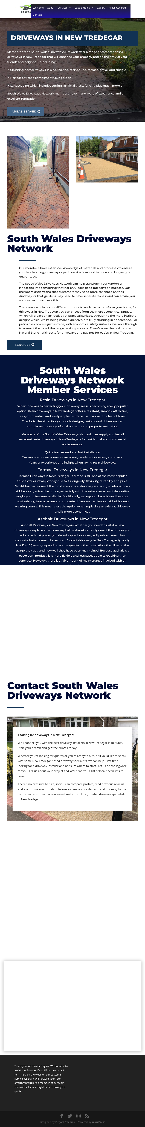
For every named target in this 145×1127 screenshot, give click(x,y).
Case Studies (82, 7)
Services (63, 7)
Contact (37, 14)
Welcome (38, 7)
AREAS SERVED (24, 111)
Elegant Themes (65, 1122)
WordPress (98, 1122)
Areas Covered (117, 7)
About (50, 7)
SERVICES (23, 344)
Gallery (101, 7)
